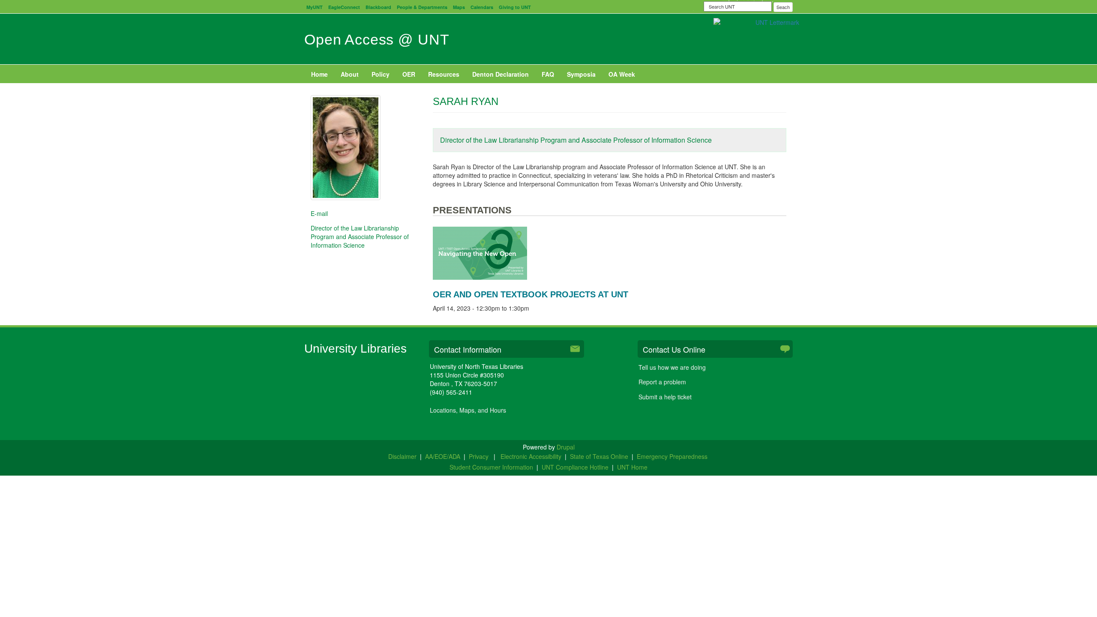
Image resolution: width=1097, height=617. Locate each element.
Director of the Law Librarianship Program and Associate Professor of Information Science (576, 140)
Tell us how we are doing (672, 367)
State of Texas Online (599, 456)
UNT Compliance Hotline (575, 467)
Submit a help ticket (665, 396)
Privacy (479, 456)
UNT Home (632, 467)
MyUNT (314, 7)
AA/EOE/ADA (442, 456)
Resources (443, 74)
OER (408, 74)
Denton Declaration (500, 74)
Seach (783, 6)
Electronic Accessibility (531, 456)
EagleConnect (344, 7)
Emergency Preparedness (672, 456)
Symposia (581, 74)
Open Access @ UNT (376, 39)
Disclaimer (402, 456)
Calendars (482, 7)
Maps (459, 7)
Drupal (566, 447)
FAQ (548, 74)
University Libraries (355, 348)
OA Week (621, 74)
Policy (381, 74)
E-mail (319, 213)
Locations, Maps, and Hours (468, 410)
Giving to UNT (515, 7)
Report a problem (662, 381)
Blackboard (378, 7)
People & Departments (422, 7)
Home (319, 74)
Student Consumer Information (491, 467)
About (350, 74)
